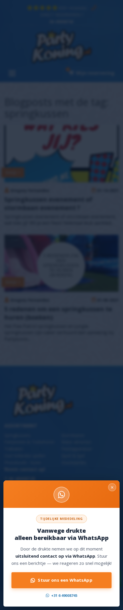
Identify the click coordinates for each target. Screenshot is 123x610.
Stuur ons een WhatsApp (65, 580)
